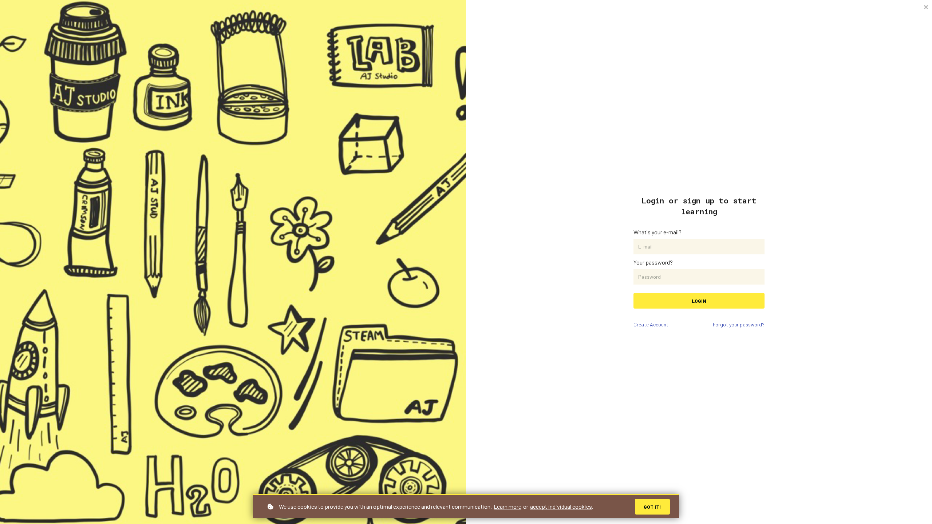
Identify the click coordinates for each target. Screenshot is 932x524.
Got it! (652, 507)
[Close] (925, 6)
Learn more (507, 506)
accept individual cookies (561, 506)
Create (650, 324)
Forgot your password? (739, 324)
